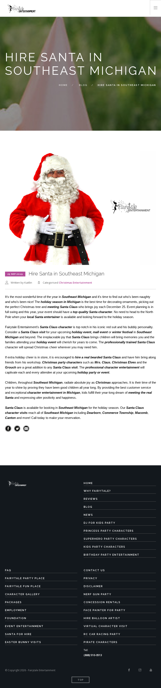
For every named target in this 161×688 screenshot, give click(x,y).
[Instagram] (140, 670)
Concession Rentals (102, 602)
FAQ (8, 570)
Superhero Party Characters (110, 538)
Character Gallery (22, 594)
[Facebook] (129, 670)
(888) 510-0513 (93, 655)
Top (81, 680)
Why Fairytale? (97, 490)
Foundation (15, 618)
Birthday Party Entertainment (111, 554)
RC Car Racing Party (102, 634)
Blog (83, 85)
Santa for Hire (18, 634)
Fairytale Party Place (25, 578)
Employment (16, 610)
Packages (13, 602)
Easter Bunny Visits (23, 642)
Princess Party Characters (109, 530)
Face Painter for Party (104, 610)
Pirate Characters (101, 642)
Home (63, 85)
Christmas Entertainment (75, 282)
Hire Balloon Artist (102, 618)
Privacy (90, 578)
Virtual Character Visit (106, 626)
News (88, 514)
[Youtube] (151, 670)
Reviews (91, 498)
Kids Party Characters (104, 546)
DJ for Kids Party (99, 522)
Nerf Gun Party (97, 594)
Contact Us (94, 570)
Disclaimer (93, 586)
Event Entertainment (24, 626)
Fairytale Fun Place (23, 586)
